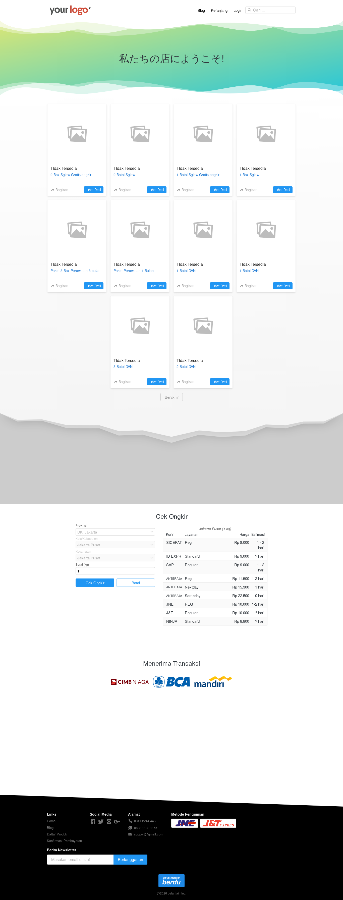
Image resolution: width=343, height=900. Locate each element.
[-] (93, 822)
